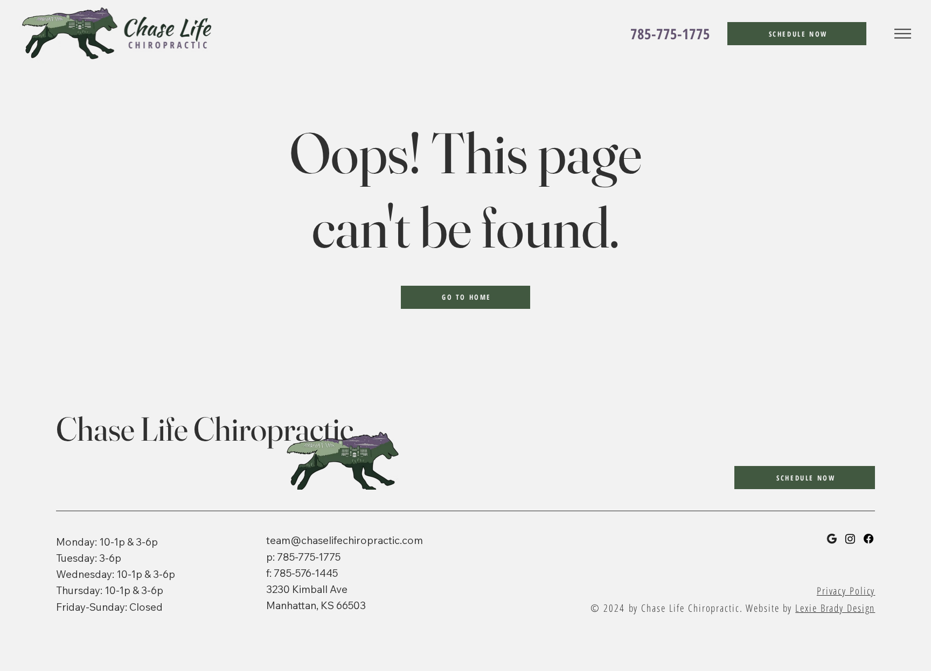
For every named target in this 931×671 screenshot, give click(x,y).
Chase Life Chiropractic (204, 428)
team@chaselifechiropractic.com (344, 540)
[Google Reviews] (831, 538)
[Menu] (903, 34)
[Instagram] (850, 538)
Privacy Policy (846, 591)
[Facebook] (868, 538)
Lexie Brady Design (835, 608)
